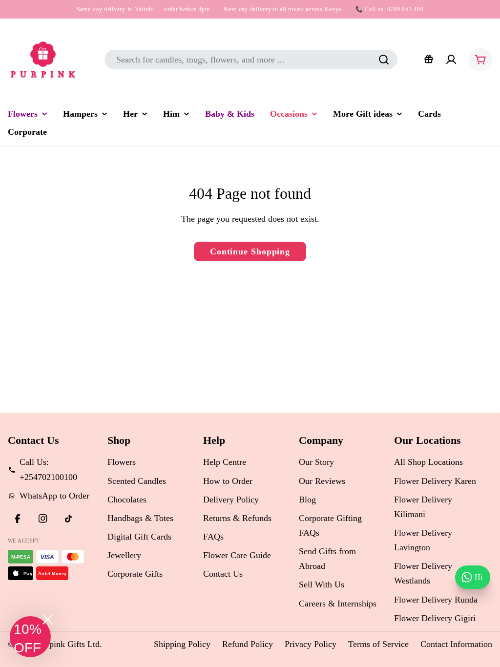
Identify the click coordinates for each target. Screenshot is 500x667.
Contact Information (456, 644)
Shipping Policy (182, 644)
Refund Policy (247, 644)
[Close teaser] (48, 619)
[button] (30, 636)
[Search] (384, 59)
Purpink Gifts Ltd (68, 644)
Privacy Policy (310, 644)
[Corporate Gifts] (429, 59)
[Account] (451, 59)
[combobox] (250, 59)
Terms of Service (378, 644)
